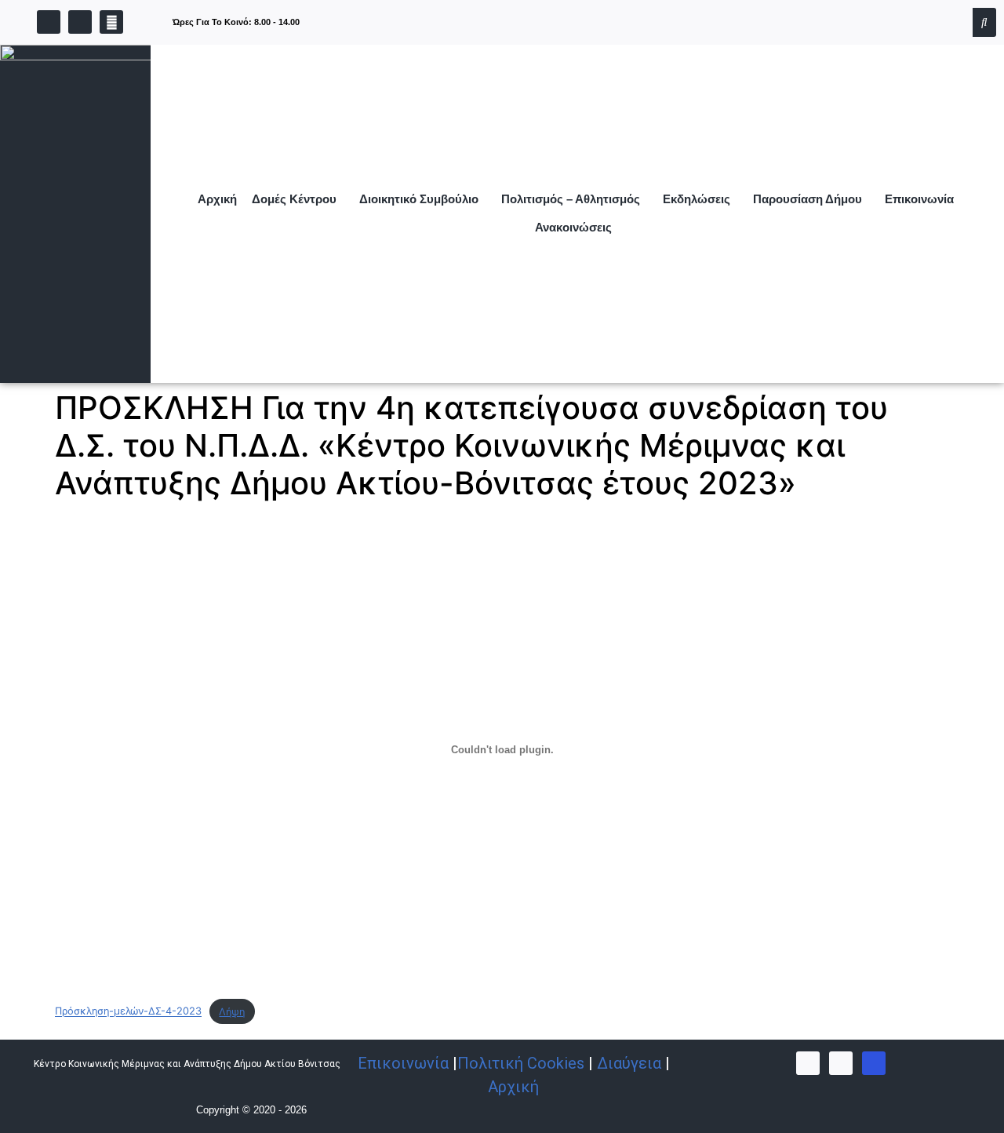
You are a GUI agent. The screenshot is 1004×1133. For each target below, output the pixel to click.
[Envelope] (111, 22)
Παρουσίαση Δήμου (807, 199)
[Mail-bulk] (874, 1063)
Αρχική (217, 199)
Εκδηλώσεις (696, 199)
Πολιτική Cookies (520, 1063)
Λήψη (232, 1012)
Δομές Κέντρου (294, 199)
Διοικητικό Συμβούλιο (418, 199)
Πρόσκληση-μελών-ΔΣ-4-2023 (128, 1012)
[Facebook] (48, 22)
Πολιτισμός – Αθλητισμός (570, 199)
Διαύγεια (629, 1063)
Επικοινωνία (919, 199)
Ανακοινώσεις (573, 227)
